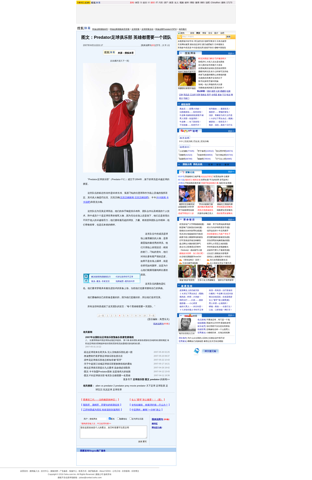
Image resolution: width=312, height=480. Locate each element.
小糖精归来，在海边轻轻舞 (218, 333)
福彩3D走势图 (225, 183)
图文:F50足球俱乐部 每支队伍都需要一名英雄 (107, 375)
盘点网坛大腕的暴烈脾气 (190, 244)
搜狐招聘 (54, 471)
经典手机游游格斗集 (210, 183)
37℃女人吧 (221, 159)
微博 (197, 2)
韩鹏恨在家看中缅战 (187, 88)
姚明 (213, 91)
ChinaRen (215, 2)
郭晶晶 (186, 95)
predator (141, 385)
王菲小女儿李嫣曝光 (206, 280)
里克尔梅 (205, 141)
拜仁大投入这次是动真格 (213, 62)
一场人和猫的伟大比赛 (212, 84)
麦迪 (220, 95)
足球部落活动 (147, 29)
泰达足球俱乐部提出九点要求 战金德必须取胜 (107, 367)
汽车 (161, 2)
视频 (182, 2)
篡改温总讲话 (196, 44)
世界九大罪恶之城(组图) (217, 244)
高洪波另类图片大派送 (212, 65)
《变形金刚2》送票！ (191, 260)
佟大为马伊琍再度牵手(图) (218, 227)
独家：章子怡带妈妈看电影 (218, 224)
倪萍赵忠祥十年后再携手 (217, 231)
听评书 (181, 176)
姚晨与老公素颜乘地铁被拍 (191, 237)
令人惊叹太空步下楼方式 (220, 263)
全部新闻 (126, 471)
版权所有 (107, 474)
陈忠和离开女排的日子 (212, 78)
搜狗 (223, 2)
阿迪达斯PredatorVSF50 (166, 29)
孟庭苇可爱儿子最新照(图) (218, 250)
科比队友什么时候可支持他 (216, 71)
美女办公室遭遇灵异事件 (190, 247)
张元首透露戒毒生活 (219, 260)
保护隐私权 (93, 471)
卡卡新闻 (161, 197)
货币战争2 (224, 180)
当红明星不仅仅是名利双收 (218, 326)
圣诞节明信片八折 (186, 213)
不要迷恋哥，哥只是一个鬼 (218, 320)
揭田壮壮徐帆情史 (187, 204)
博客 (192, 2)
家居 (171, 2)
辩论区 (157, 427)
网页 (198, 33)
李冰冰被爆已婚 (206, 204)
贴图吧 (182, 159)
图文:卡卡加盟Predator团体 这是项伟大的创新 (107, 371)
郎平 (209, 95)
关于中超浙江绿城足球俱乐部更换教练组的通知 (108, 363)
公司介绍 (116, 471)
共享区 (181, 183)
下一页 (152, 315)
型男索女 (201, 333)
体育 (137, 2)
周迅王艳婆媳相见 (205, 210)
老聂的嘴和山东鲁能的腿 (215, 75)
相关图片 (183, 29)
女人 (176, 2)
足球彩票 (160, 385)
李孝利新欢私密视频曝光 (217, 247)
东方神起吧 (221, 155)
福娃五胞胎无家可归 (187, 72)
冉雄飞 (201, 75)
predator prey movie (125, 385)
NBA (209, 91)
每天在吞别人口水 (187, 333)
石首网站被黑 (183, 44)
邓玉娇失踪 (199, 41)
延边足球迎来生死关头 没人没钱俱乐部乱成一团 (108, 352)
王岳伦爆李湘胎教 (190, 263)
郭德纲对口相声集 (193, 176)
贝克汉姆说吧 (141, 197)
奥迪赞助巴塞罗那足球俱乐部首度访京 (103, 356)
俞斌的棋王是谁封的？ (214, 88)
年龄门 (186, 98)
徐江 (200, 65)
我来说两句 (146, 45)
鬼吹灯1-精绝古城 (193, 180)
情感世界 (201, 329)
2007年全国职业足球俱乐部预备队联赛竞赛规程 (109, 337)
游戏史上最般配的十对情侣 (218, 256)
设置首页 (24, 471)
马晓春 (201, 88)
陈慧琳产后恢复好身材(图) (190, 227)
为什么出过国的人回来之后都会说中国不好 (206, 338)
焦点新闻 (201, 320)
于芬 (224, 95)
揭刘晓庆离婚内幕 (205, 207)
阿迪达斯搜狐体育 (100, 29)
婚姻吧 (201, 159)
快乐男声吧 (221, 151)
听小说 (181, 180)
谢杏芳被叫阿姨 (211, 81)
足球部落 (135, 29)
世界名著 (205, 180)
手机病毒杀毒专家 (193, 183)
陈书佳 (201, 81)
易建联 (223, 91)
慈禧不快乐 (209, 48)
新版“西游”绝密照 (187, 280)
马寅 (200, 78)
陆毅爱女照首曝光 (225, 210)
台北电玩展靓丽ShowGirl (190, 256)
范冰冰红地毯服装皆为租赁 (191, 234)
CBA (181, 95)
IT (157, 2)
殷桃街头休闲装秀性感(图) (190, 231)
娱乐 (145, 2)
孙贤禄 (201, 68)
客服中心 (73, 471)
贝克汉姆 (188, 141)
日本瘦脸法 (219, 44)
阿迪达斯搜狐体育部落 (120, 29)
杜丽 (228, 91)
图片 (216, 33)
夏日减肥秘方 (208, 44)
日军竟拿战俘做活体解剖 (190, 240)
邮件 (187, 2)
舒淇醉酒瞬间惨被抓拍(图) (218, 237)
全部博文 (135, 471)
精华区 (155, 423)
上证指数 (183, 151)
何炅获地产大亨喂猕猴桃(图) (191, 224)
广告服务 (64, 471)
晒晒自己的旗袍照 (195, 341)
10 (144, 315)
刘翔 (198, 95)
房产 (166, 2)
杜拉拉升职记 (207, 176)
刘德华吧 (202, 155)
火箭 (218, 91)
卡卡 (181, 141)
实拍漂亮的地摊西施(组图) (218, 240)
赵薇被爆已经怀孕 (186, 207)
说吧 (208, 2)
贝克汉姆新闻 (127, 197)
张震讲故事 (218, 176)
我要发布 (84, 450)
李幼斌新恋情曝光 (225, 207)
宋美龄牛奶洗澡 (184, 48)
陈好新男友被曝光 (225, 213)
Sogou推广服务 (97, 450)
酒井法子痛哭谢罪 (226, 280)
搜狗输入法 (34, 471)
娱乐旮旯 (201, 326)
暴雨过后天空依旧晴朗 (213, 341)
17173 (229, 2)
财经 (153, 2)
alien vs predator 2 (105, 385)
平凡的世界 (214, 180)
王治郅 (193, 95)
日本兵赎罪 (221, 41)
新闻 (132, 2)
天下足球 (150, 385)
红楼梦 (226, 176)
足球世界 (117, 389)
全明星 (214, 95)
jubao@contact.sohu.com (90, 477)
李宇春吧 (202, 151)
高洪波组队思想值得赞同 (215, 68)
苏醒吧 (182, 155)
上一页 (101, 315)
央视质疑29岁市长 (186, 41)
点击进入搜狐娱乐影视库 (217, 253)
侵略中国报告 (220, 48)
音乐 (210, 33)
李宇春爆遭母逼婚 (186, 210)
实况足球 (107, 389)
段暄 (200, 62)
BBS (202, 2)
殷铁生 (204, 95)
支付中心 (45, 471)
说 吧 (195, 131)
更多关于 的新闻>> (146, 379)
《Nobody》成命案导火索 (190, 250)
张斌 (200, 84)
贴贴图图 (201, 323)
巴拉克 (196, 141)
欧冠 (228, 95)
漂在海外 (183, 338)
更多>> (231, 53)
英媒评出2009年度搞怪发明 (218, 323)
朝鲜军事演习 (210, 41)
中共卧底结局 (198, 48)
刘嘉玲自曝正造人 (205, 213)
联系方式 (82, 471)
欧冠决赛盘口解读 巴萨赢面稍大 (212, 58)
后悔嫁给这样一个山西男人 (218, 329)
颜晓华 (201, 71)
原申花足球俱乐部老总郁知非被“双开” (103, 360)
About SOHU (105, 471)
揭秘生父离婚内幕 (225, 204)
